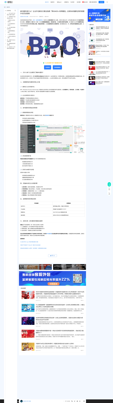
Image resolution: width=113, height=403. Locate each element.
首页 (5, 7)
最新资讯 (47, 2)
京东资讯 (24, 292)
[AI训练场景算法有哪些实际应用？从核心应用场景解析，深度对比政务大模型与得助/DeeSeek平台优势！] (28, 321)
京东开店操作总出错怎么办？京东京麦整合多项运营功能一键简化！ (102, 67)
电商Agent (59, 2)
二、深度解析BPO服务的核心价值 (11, 17)
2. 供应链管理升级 (11, 34)
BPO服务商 (49, 233)
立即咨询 (101, 2)
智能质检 (47, 115)
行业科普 (72, 2)
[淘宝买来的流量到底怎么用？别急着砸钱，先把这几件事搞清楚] (92, 28)
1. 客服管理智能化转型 (11, 31)
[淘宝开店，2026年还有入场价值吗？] (92, 53)
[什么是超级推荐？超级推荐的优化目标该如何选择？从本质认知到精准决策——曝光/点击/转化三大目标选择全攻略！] (28, 308)
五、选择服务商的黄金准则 (11, 44)
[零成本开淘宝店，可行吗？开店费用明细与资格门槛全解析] (92, 47)
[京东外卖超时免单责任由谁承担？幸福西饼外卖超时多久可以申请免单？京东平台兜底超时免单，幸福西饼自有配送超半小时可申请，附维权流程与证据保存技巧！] (28, 295)
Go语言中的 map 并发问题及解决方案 (29, 242)
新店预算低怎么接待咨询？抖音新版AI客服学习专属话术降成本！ (102, 77)
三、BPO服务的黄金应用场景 (11, 28)
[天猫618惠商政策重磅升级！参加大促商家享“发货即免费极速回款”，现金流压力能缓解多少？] (28, 334)
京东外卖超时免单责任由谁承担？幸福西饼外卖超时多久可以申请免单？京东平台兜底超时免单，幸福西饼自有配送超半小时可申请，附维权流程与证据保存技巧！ (60, 293)
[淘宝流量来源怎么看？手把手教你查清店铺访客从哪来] (92, 40)
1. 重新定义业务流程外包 (11, 21)
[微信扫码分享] (72, 401)
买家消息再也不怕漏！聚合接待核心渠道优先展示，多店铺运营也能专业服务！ (102, 34)
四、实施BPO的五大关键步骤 (11, 40)
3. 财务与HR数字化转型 (11, 37)
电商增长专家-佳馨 (24, 16)
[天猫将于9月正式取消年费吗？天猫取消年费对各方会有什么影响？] (28, 347)
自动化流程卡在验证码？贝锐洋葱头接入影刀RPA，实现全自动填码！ (103, 62)
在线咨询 (48, 67)
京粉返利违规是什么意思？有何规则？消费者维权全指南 (33, 248)
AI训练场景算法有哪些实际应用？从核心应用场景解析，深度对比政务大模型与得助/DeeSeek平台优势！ (59, 318)
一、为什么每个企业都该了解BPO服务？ (11, 14)
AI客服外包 (66, 2)
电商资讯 (52, 2)
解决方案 (85, 2)
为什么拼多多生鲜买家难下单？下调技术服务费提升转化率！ (102, 72)
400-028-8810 (93, 2)
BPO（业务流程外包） (38, 20)
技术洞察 (78, 2)
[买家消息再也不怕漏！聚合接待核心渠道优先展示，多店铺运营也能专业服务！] (92, 34)
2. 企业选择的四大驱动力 (11, 24)
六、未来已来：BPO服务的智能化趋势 (11, 47)
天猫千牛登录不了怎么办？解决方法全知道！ (30, 245)
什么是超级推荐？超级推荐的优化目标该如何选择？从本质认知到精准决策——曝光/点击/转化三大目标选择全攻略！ (60, 306)
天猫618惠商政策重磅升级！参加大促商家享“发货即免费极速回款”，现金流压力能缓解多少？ (60, 331)
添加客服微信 (57, 67)
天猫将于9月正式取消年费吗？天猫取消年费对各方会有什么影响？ (55, 343)
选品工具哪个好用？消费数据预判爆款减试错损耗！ (102, 82)
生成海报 (68, 401)
